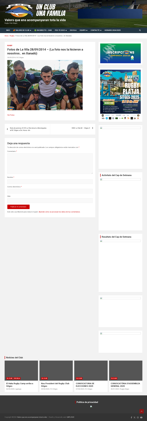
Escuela (17, 378)
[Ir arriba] (141, 411)
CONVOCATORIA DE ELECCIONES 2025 (85, 384)
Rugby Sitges (124, 389)
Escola (73, 30)
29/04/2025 (45, 389)
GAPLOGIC (70, 417)
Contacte (95, 30)
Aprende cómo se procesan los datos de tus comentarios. (59, 212)
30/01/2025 (115, 389)
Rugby (9, 45)
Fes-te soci (60, 30)
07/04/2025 (80, 389)
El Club (9, 378)
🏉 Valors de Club (21, 30)
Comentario (12, 151)
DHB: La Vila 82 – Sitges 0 (81, 128)
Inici (8, 30)
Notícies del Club (14, 357)
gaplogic (18, 389)
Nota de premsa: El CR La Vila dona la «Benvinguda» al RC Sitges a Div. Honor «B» (28, 129)
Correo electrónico (14, 187)
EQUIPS (83, 30)
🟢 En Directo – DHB (43, 30)
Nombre (10, 177)
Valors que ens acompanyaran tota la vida (35, 20)
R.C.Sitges (20, 57)
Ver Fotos (10, 115)
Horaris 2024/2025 (113, 30)
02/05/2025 (10, 389)
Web (8, 196)
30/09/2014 (11, 57)
